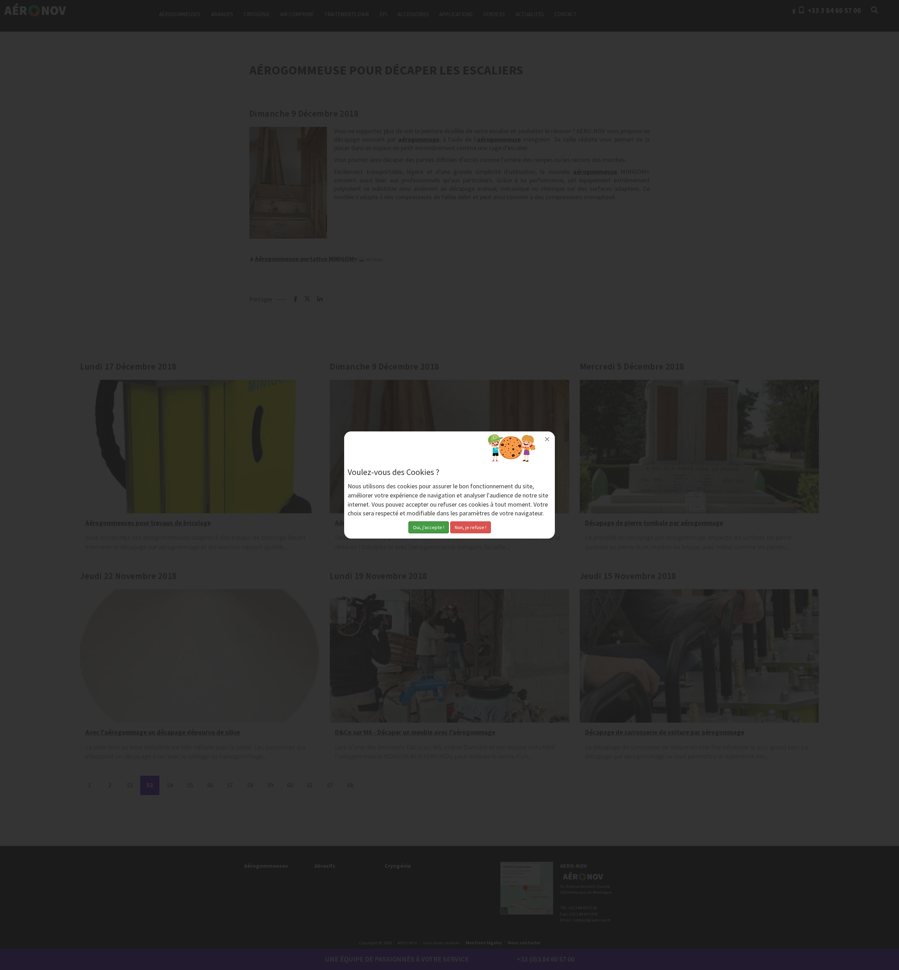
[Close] (547, 439)
